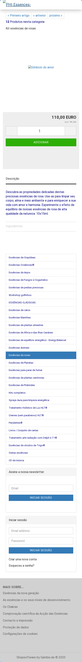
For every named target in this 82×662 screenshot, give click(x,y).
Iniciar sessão (41, 497)
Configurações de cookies (20, 634)
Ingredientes (14, 226)
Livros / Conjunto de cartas (23, 430)
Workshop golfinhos (20, 295)
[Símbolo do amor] (41, 62)
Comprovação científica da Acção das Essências (35, 613)
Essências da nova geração (21, 593)
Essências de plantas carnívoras (26, 377)
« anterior (39, 15)
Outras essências (18, 452)
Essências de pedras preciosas (26, 287)
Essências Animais (19, 347)
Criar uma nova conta (23, 559)
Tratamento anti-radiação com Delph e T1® (33, 437)
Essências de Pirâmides (22, 385)
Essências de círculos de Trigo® (27, 445)
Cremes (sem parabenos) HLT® (26, 415)
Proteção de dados (16, 627)
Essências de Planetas (21, 362)
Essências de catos (19, 310)
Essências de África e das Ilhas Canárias (31, 332)
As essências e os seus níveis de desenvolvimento (36, 600)
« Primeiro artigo (19, 15)
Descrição (12, 178)
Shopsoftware (26, 657)
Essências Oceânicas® (21, 264)
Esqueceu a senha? (21, 565)
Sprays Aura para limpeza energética (29, 400)
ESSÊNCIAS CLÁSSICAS (22, 302)
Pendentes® (16, 422)
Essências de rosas (19, 355)
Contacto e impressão (18, 620)
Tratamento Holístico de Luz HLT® (28, 407)
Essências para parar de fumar (25, 370)
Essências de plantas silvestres (26, 325)
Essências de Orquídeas (22, 257)
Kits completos (17, 392)
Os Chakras (10, 607)
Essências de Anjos (19, 272)
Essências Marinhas (20, 317)
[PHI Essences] (17, 4)
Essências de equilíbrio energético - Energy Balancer (37, 340)
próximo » (55, 15)
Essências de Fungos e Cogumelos (28, 279)
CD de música (16, 460)
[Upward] (71, 656)
